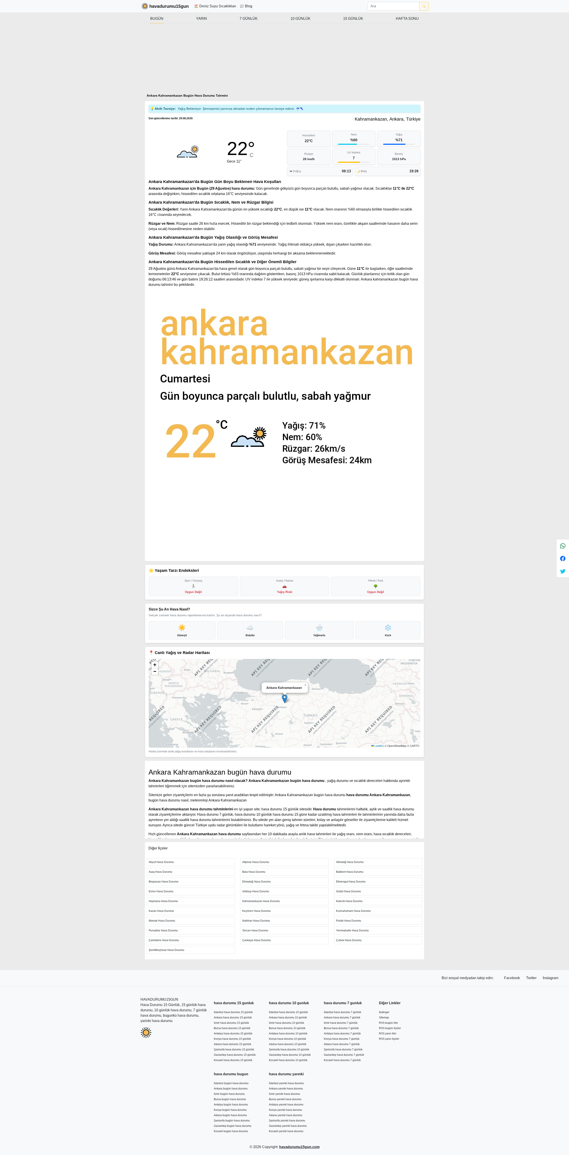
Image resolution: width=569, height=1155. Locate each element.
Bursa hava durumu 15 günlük (232, 1028)
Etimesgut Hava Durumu (351, 881)
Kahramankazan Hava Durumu (261, 901)
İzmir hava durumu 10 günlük (286, 1022)
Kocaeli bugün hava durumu (231, 1131)
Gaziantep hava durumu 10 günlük (290, 1054)
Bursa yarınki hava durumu (285, 1099)
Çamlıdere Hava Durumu (164, 940)
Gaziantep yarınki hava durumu (288, 1125)
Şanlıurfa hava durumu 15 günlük (234, 1049)
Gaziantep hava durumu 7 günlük (344, 1054)
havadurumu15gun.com (299, 1147)
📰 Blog (246, 6)
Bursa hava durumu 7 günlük (341, 1028)
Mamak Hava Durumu (162, 920)
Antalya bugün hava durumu (231, 1104)
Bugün (156, 18)
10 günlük (301, 18)
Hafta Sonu (407, 18)
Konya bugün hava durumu (230, 1109)
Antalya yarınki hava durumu (286, 1104)
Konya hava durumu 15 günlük (232, 1038)
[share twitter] (563, 571)
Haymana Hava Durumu (163, 901)
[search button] (424, 6)
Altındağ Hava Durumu (350, 862)
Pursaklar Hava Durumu (163, 930)
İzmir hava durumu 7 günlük (340, 1022)
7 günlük (249, 18)
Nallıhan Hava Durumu (256, 920)
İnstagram (550, 978)
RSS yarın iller (387, 1033)
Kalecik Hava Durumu (349, 901)
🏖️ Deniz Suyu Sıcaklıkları (215, 6)
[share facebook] (563, 558)
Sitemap (384, 1017)
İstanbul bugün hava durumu (231, 1083)
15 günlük (353, 18)
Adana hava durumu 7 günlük (342, 1044)
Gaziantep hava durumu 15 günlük (235, 1054)
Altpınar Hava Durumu (255, 862)
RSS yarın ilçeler (389, 1038)
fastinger (384, 1012)
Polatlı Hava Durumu (348, 920)
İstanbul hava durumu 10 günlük (288, 1012)
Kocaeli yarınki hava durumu (286, 1131)
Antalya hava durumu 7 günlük (342, 1033)
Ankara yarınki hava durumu (286, 1088)
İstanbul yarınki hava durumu (286, 1083)
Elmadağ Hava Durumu (256, 881)
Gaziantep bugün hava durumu (232, 1125)
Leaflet (378, 745)
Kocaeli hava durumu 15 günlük (233, 1060)
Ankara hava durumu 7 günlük (342, 1017)
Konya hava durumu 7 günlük (341, 1038)
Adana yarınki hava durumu (285, 1115)
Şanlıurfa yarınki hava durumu (287, 1120)
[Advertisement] (284, 60)
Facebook (512, 978)
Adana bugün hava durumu (230, 1115)
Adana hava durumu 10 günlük (287, 1044)
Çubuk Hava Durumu (349, 940)
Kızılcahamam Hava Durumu (353, 910)
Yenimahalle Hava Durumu (352, 930)
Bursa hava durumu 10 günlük (287, 1028)
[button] (284, 698)
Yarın (201, 18)
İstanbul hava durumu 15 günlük (233, 1012)
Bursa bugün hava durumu (230, 1099)
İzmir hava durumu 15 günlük (231, 1022)
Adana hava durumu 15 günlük (232, 1044)
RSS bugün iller (388, 1022)
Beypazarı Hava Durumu (163, 881)
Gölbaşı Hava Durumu (255, 891)
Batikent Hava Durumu (349, 871)
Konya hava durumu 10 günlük (287, 1038)
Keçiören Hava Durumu (256, 910)
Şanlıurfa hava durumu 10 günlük (289, 1049)
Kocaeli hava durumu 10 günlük (288, 1060)
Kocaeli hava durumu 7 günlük (342, 1060)
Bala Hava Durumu (253, 871)
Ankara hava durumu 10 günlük (288, 1017)
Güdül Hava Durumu (348, 891)
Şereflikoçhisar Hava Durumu (166, 950)
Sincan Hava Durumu (255, 930)
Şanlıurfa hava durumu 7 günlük (343, 1049)
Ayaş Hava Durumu (160, 871)
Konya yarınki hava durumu (285, 1109)
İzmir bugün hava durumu (229, 1093)
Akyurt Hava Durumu (161, 862)
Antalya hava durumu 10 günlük (288, 1033)
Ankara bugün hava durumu (231, 1088)
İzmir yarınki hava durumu (284, 1093)
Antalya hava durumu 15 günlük (233, 1033)
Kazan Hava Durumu (161, 910)
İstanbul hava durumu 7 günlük (342, 1012)
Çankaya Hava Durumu (256, 940)
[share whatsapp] (563, 545)
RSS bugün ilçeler (390, 1028)
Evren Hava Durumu (161, 891)
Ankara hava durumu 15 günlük (233, 1017)
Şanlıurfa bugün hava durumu (232, 1120)
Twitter (531, 978)
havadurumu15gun (169, 6)
